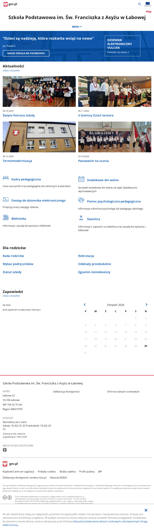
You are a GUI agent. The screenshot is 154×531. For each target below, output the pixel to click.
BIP (100, 471)
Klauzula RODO (58, 477)
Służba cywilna (67, 471)
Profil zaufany (87, 471)
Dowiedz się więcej (119, 46)
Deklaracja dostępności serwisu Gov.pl (24, 477)
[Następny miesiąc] (146, 304)
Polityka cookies (47, 471)
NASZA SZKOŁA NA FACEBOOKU (26, 53)
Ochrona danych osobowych (123, 391)
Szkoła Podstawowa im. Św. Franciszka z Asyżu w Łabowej (77, 17)
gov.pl (13, 464)
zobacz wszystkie (11, 70)
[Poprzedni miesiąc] (84, 304)
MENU (75, 26)
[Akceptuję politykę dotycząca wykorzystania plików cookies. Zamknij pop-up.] (146, 510)
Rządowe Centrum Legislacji (18, 471)
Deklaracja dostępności (66, 391)
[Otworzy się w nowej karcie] (5, 450)
